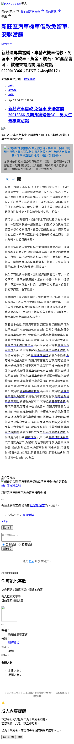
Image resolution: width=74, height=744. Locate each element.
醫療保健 (28, 515)
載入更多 (7, 527)
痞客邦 (34, 505)
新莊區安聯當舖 (11, 485)
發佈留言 (7, 548)
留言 (42, 505)
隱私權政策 (61, 692)
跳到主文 (6, 44)
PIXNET (16, 692)
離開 (20, 737)
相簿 (11, 86)
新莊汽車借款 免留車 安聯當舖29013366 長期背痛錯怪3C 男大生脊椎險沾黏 (40, 115)
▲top (4, 521)
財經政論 (29, 79)
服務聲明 (37, 696)
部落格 (12, 90)
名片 (11, 94)
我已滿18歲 (8, 737)
